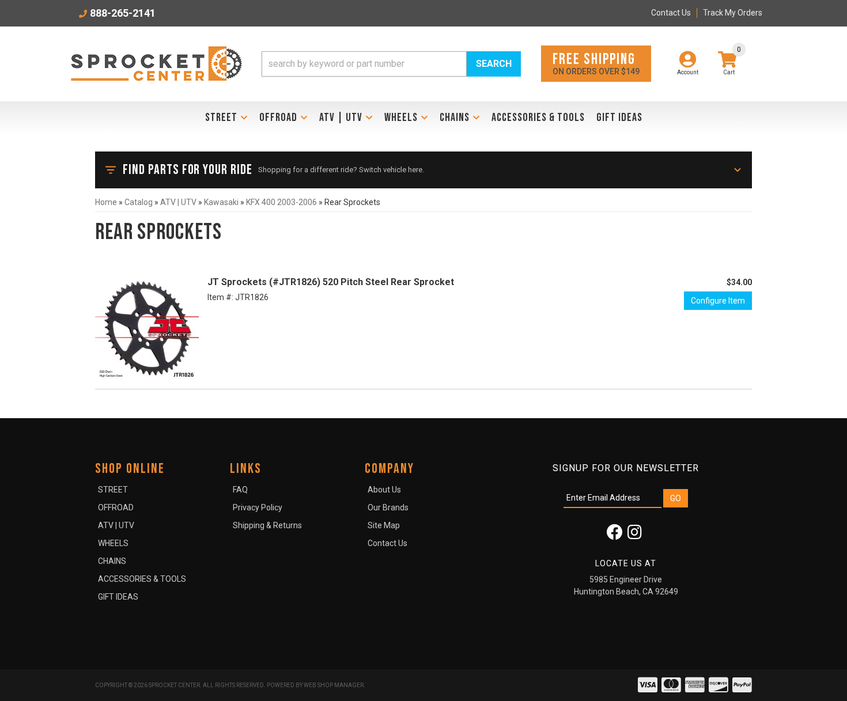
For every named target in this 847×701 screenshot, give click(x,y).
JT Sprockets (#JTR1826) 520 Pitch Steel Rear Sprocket (330, 281)
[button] (391, 64)
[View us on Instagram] (634, 535)
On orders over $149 (596, 63)
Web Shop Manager (334, 685)
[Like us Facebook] (615, 535)
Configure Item (718, 300)
